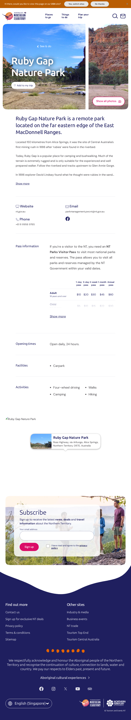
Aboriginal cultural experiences (63, 678)
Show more (23, 183)
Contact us (12, 612)
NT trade (72, 626)
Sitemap (10, 639)
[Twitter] (65, 689)
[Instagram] (53, 689)
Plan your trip (83, 16)
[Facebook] (41, 689)
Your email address (28, 529)
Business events (77, 619)
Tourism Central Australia (83, 639)
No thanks (100, 4)
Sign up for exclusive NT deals (24, 619)
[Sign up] (123, 16)
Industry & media (78, 612)
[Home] (14, 16)
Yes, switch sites (76, 4)
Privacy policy (14, 626)
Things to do (65, 16)
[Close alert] (127, 4)
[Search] (115, 16)
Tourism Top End (77, 632)
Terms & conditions (17, 632)
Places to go (49, 16)
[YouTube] (78, 689)
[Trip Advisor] (90, 689)
